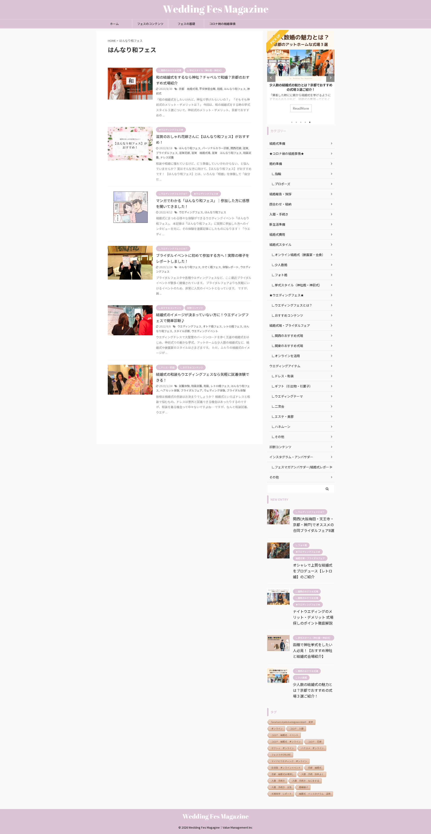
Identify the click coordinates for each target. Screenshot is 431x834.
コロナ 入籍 (296, 728)
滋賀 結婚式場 (200, 153)
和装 (206, 386)
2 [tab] (296, 122)
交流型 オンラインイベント (286, 767)
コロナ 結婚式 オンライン (286, 741)
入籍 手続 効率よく (312, 774)
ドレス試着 (167, 157)
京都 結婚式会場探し (282, 774)
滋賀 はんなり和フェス (227, 153)
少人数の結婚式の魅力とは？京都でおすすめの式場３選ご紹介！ (300, 87)
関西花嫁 (236, 148)
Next (330, 77)
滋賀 (245, 148)
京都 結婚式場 (188, 89)
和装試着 (196, 386)
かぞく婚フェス (211, 267)
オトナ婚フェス (212, 326)
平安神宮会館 (207, 89)
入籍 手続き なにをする (305, 780)
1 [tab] (292, 122)
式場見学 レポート (281, 793)
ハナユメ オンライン (312, 748)
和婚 (219, 89)
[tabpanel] (300, 74)
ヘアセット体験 (169, 390)
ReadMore (301, 108)
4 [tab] (305, 122)
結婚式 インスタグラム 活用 (314, 793)
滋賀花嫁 (184, 153)
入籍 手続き (278, 780)
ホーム (114, 24)
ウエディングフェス (191, 212)
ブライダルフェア (191, 390)
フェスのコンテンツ (150, 24)
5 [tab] (310, 122)
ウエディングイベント (204, 331)
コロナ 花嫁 (314, 741)
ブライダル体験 (236, 390)
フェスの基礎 (186, 24)
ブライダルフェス (167, 153)
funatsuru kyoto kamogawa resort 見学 (292, 722)
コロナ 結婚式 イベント (284, 735)
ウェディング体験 (214, 390)
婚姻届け (303, 787)
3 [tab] (301, 122)
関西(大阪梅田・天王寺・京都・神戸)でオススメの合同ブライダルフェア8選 (313, 524)
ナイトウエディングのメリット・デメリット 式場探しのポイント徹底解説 (313, 617)
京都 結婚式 (314, 767)
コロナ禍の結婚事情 (222, 24)
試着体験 (184, 386)
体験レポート (230, 267)
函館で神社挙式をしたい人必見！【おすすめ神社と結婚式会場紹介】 (312, 650)
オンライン (277, 728)
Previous (271, 77)
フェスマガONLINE (281, 754)
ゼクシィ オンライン (282, 748)
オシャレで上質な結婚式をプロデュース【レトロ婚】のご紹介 (312, 570)
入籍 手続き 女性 (281, 787)
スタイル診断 (182, 331)
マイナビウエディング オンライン (289, 761)
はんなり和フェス (235, 89)
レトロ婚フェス (232, 326)
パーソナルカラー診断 (215, 148)
